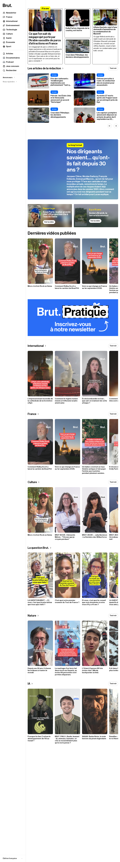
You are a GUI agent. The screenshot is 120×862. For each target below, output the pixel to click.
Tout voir (113, 68)
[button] (12, 858)
